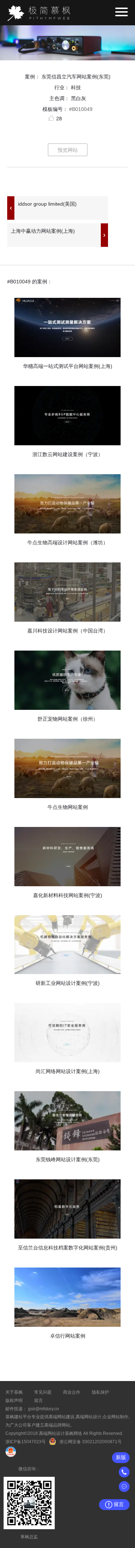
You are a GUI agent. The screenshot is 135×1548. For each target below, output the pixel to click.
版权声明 (14, 1400)
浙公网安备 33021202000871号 (90, 1441)
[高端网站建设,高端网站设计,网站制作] (38, 13)
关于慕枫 (14, 1392)
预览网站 (68, 150)
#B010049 (81, 109)
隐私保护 (100, 1392)
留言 (38, 1400)
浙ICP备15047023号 (25, 1441)
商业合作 (71, 1392)
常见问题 (42, 1392)
